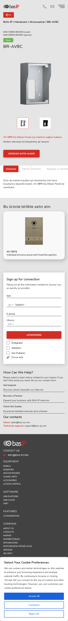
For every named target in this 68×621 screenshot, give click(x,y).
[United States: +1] (10, 305)
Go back (8, 15)
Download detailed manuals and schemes (25, 411)
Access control (12, 484)
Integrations (10, 542)
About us (8, 528)
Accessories (10, 480)
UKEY (5, 503)
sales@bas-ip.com (20, 422)
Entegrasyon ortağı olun (17, 546)
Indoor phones (11, 473)
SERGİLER (7, 550)
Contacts (8, 532)
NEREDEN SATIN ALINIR (21, 153)
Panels (7, 466)
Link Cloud (9, 500)
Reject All (34, 613)
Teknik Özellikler (31, 168)
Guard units (10, 476)
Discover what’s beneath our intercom (23, 389)
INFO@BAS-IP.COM (17, 455)
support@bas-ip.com (35, 425)
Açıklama (11, 168)
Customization (11, 516)
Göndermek (34, 335)
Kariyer (7, 535)
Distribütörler (11, 539)
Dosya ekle (17, 357)
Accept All (34, 596)
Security (8, 553)
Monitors (8, 469)
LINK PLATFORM (10, 496)
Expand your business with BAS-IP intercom (26, 400)
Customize (34, 605)
